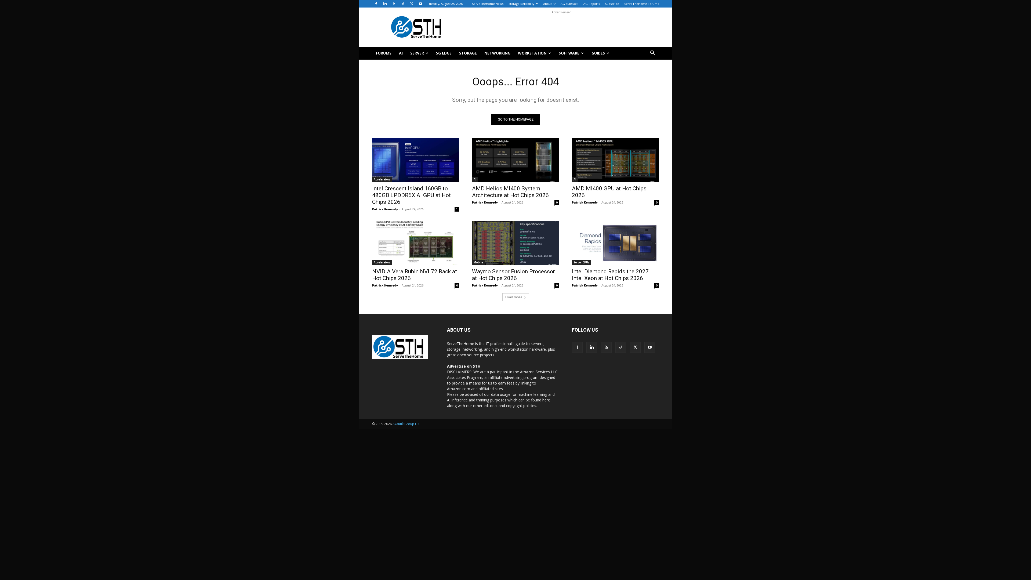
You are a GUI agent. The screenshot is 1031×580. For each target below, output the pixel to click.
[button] (652, 53)
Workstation (532, 53)
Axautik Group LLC (406, 424)
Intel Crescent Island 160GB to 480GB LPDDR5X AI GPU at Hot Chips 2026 (411, 195)
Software (569, 53)
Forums (383, 53)
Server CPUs (581, 262)
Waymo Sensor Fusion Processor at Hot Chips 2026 (513, 274)
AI (401, 53)
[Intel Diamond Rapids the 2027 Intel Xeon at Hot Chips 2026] (615, 243)
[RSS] (394, 4)
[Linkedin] (385, 4)
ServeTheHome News (487, 4)
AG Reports (591, 4)
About (547, 4)
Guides (598, 53)
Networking (497, 53)
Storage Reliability (521, 4)
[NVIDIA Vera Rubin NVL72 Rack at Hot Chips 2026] (415, 243)
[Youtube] (420, 4)
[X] (412, 4)
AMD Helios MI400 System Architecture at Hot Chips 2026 (510, 191)
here (546, 400)
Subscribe (612, 4)
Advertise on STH (463, 366)
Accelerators (382, 179)
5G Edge (444, 53)
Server (417, 53)
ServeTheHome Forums (641, 4)
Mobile (478, 262)
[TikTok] (403, 4)
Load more (513, 297)
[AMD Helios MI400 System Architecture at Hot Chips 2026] (515, 160)
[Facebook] (376, 4)
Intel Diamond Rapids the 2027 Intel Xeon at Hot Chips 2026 (610, 274)
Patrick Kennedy (385, 209)
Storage (468, 53)
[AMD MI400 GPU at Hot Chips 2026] (615, 160)
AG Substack (569, 4)
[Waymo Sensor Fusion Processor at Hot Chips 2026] (515, 243)
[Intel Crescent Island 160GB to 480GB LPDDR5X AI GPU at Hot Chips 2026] (415, 160)
